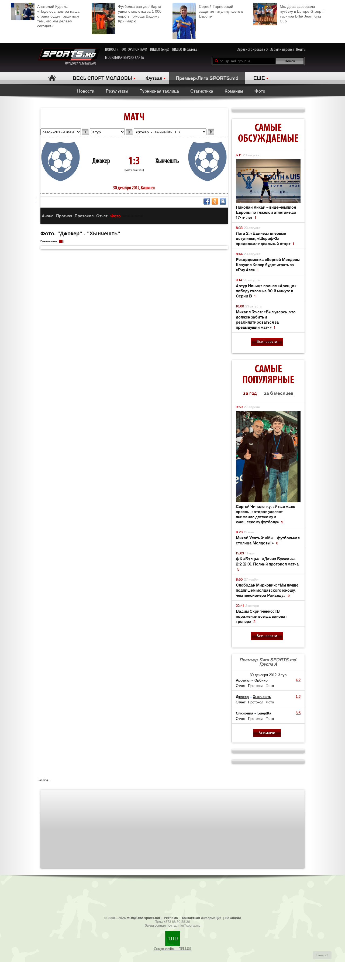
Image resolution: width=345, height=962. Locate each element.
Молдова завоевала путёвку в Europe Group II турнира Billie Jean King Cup (302, 13)
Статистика (201, 91)
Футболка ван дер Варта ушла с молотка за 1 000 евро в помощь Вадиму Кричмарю (139, 13)
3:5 (298, 713)
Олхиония (244, 713)
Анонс (47, 215)
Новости (85, 91)
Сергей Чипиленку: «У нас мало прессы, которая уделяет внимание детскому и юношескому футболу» (265, 514)
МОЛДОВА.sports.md (143, 918)
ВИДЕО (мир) (159, 50)
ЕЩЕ (259, 77)
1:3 (298, 697)
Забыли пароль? (282, 50)
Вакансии (233, 918)
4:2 (298, 680)
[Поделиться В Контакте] (223, 201)
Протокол (84, 215)
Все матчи (267, 733)
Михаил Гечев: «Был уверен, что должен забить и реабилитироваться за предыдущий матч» (266, 319)
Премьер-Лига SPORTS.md (207, 77)
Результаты (117, 91)
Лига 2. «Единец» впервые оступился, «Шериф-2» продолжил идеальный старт (265, 238)
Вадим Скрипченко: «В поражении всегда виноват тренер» (261, 616)
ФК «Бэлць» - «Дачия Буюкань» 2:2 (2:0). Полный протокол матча (267, 563)
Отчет (102, 215)
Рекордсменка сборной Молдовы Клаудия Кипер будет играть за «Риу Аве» (268, 264)
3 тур (282, 675)
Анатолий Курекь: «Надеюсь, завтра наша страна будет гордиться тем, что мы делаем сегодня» (58, 16)
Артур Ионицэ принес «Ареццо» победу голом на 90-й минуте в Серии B (266, 290)
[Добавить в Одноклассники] (215, 201)
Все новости (267, 342)
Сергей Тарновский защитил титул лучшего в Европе (221, 11)
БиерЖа (264, 713)
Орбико (261, 680)
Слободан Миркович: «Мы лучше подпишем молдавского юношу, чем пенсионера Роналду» (267, 590)
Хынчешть (167, 161)
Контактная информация (201, 918)
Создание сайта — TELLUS (172, 949)
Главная (52, 78)
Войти (301, 50)
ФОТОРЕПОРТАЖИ (134, 50)
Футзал (154, 77)
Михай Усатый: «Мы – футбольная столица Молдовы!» (268, 540)
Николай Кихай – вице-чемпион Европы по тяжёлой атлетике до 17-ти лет (266, 212)
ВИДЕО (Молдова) (185, 50)
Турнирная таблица (159, 91)
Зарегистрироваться (252, 50)
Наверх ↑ (322, 955)
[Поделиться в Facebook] (206, 201)
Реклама (171, 918)
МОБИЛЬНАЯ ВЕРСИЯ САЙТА (124, 58)
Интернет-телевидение (82, 63)
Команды (234, 91)
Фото (259, 91)
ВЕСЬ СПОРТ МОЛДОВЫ (102, 77)
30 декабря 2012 (263, 675)
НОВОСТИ (112, 50)
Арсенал (243, 680)
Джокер (101, 161)
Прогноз (64, 215)
